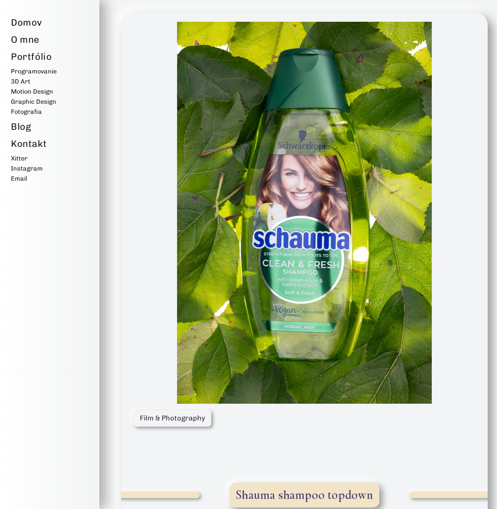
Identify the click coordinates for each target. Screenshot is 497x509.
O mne (25, 39)
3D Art (20, 81)
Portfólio (31, 56)
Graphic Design (33, 101)
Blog (21, 126)
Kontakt (29, 143)
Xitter (19, 158)
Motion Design (32, 91)
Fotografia (26, 111)
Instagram (27, 168)
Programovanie (34, 71)
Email (19, 178)
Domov (26, 22)
